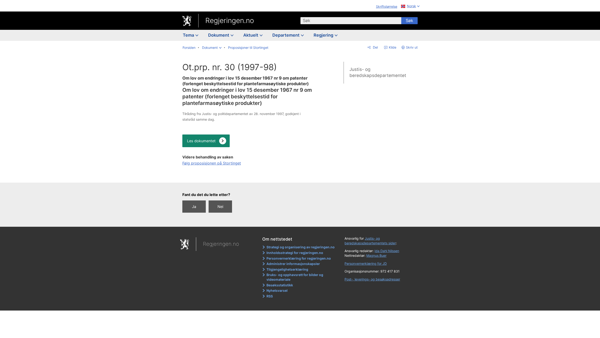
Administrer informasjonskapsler (293, 264)
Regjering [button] (324, 35)
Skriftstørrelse (386, 6)
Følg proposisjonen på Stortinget (211, 163)
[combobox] (350, 20)
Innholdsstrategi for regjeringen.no (294, 253)
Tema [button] (189, 35)
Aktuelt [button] (251, 35)
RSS (269, 296)
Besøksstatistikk (279, 285)
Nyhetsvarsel (277, 290)
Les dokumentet (201, 140)
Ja (194, 206)
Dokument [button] (219, 35)
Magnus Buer (376, 255)
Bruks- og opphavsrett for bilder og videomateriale (294, 277)
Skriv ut (412, 47)
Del (375, 47)
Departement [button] (286, 35)
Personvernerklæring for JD (366, 263)
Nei (220, 206)
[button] (211, 47)
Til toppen (247, 175)
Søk (409, 20)
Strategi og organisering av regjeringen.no (300, 247)
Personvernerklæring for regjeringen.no (298, 258)
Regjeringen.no (229, 20)
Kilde (392, 47)
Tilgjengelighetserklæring (287, 269)
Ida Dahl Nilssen (387, 251)
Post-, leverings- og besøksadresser (372, 279)
